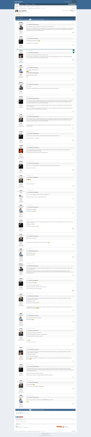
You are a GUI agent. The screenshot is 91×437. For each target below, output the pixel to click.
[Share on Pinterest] (22, 417)
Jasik (23, 11)
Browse (17, 4)
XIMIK (21, 65)
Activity (22, 4)
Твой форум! (18, 2)
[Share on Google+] (19, 417)
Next (42, 19)
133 (28, 19)
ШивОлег (66, 426)
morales (21, 145)
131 (24, 19)
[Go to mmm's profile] (21, 195)
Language (43, 433)
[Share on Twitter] (16, 417)
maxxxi (21, 50)
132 (26, 19)
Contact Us (47, 433)
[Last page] (44, 19)
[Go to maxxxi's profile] (21, 56)
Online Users (33, 6)
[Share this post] (71, 50)
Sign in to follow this (66, 10)
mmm (21, 190)
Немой (20, 36)
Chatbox (33, 4)
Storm (17, 427)
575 (23, 426)
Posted (29, 22)
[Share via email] (20, 417)
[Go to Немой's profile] (21, 42)
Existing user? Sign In (67, 1)
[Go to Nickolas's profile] (21, 27)
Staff (24, 6)
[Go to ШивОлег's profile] (63, 427)
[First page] (16, 19)
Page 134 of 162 (48, 19)
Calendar (28, 6)
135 (32, 19)
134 (30, 19)
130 (22, 19)
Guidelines (20, 6)
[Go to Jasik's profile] (16, 11)
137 (36, 19)
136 (34, 19)
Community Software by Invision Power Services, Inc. (45, 435)
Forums (16, 6)
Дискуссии (25, 427)
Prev (18, 19)
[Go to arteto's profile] (21, 120)
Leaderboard (38, 6)
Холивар (18, 426)
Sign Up (74, 1)
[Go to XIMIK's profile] (21, 71)
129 (20, 19)
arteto (21, 114)
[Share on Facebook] (17, 417)
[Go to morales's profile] (21, 151)
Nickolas (21, 22)
